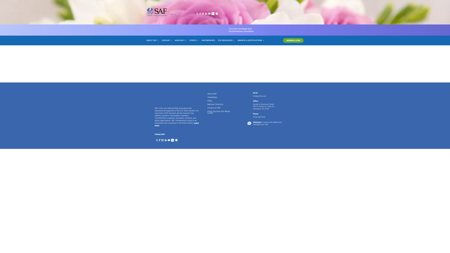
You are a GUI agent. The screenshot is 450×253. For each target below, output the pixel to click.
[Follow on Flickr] (213, 13)
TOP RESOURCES (225, 40)
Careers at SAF (214, 108)
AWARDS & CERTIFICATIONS (250, 40)
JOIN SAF (166, 40)
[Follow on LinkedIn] (206, 13)
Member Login (293, 40)
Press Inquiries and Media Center (218, 112)
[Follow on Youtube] (209, 13)
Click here (257, 122)
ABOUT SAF (151, 40)
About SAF (212, 94)
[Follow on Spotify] (216, 13)
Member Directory (215, 104)
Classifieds (212, 97)
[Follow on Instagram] (203, 13)
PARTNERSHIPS (208, 40)
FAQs (209, 101)
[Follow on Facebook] (200, 13)
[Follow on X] (197, 13)
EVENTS (193, 40)
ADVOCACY (180, 40)
